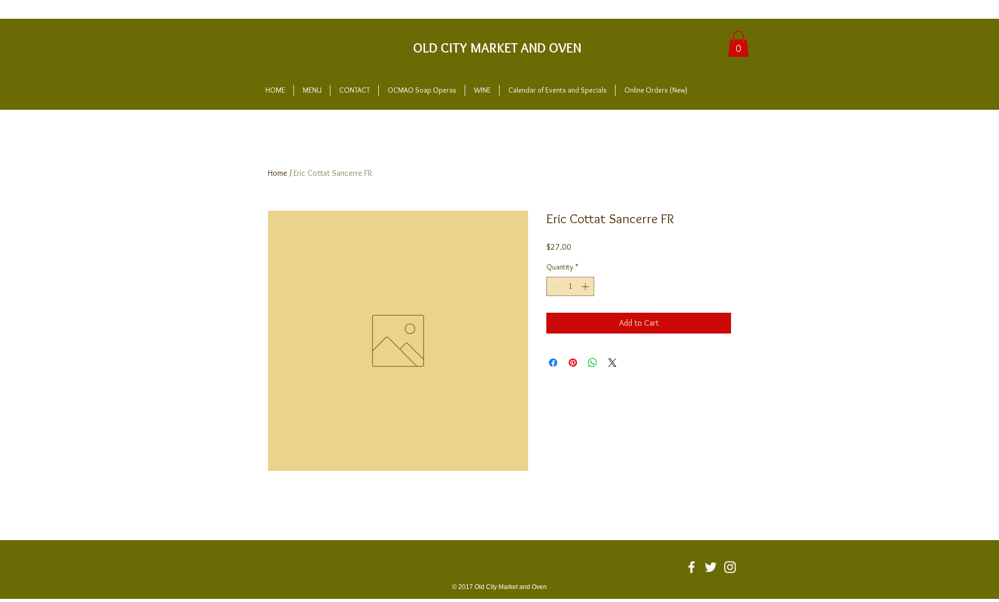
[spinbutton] (570, 286)
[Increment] (586, 286)
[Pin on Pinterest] (573, 362)
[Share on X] (612, 362)
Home (277, 173)
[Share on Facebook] (553, 362)
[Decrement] (554, 286)
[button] (738, 44)
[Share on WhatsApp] (592, 362)
